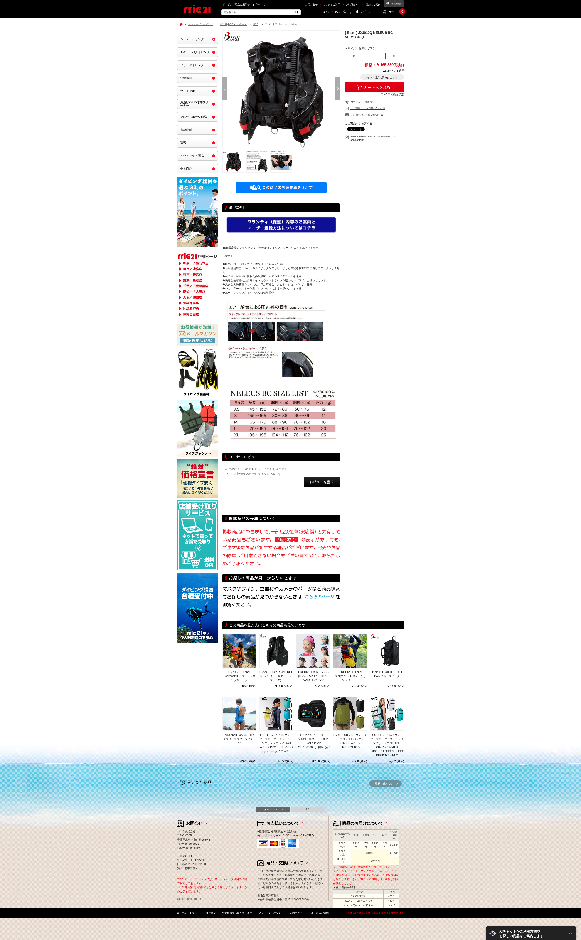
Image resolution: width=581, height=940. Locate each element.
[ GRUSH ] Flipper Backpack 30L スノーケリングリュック (239, 676)
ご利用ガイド (352, 4)
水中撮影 (186, 78)
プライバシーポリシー (270, 912)
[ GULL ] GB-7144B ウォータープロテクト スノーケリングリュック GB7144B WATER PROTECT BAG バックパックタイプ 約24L (276, 743)
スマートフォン (273, 809)
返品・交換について (284, 863)
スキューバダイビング (195, 52)
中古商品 (186, 168)
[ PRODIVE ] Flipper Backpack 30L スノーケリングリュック (350, 676)
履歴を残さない (384, 783)
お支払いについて (282, 823)
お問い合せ (311, 4)
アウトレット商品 (192, 155)
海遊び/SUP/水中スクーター (194, 104)
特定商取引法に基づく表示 (237, 912)
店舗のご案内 (373, 4)
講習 (183, 142)
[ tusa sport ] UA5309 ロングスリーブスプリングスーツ (239, 739)
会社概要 (211, 912)
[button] (531, 933)
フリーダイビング (192, 65)
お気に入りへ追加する (362, 102)
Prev (224, 88)
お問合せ (194, 823)
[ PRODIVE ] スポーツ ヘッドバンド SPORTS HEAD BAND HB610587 (313, 676)
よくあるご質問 (331, 4)
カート (395, 12)
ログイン (365, 11)
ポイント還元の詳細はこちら (381, 77)
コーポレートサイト (188, 912)
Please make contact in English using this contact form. (373, 138)
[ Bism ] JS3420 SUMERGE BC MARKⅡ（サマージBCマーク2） (276, 676)
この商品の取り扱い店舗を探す (367, 114)
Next (337, 88)
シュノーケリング (192, 39)
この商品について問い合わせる (367, 108)
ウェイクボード (190, 91)
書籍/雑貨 (186, 129)
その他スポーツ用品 (193, 117)
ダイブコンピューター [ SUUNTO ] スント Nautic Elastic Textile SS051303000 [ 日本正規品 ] (313, 743)
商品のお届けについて (362, 823)
